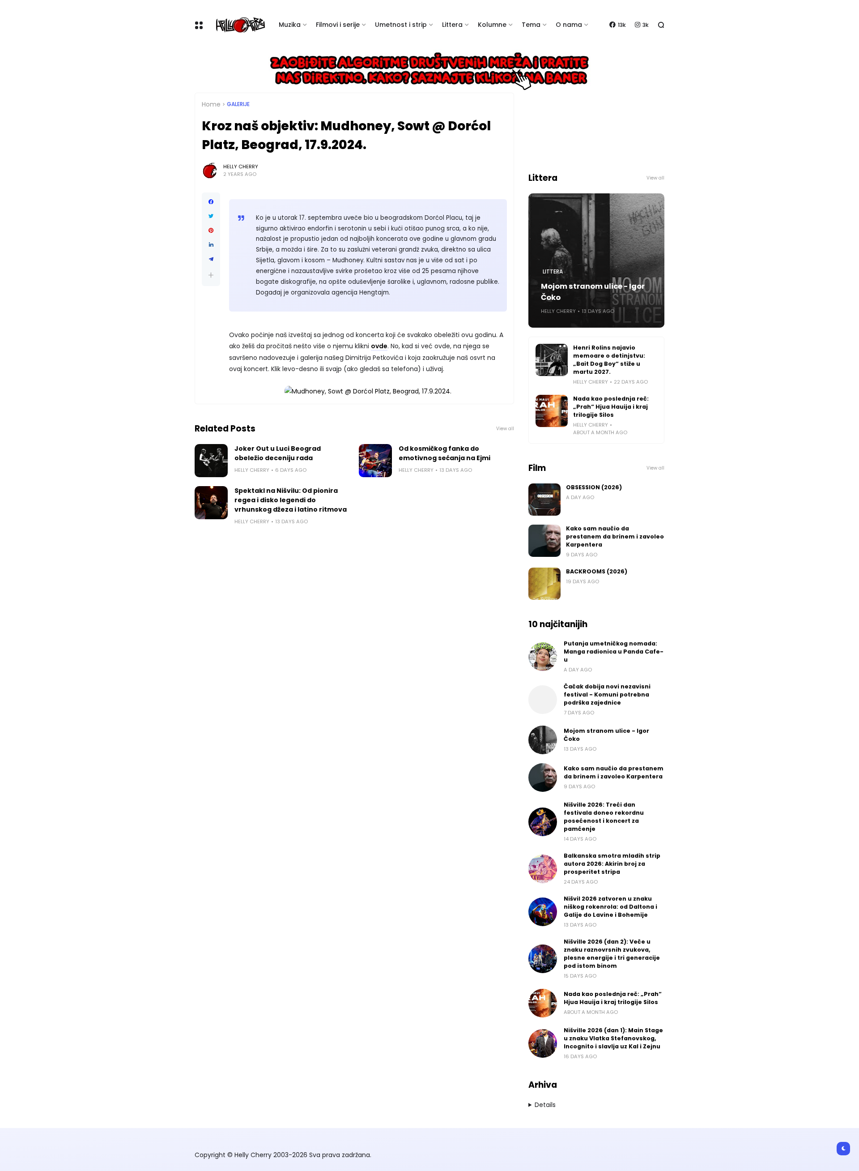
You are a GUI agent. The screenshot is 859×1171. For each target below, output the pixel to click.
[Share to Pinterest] (210, 230)
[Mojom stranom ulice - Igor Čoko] (542, 740)
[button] (210, 275)
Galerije (238, 104)
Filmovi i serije (338, 24)
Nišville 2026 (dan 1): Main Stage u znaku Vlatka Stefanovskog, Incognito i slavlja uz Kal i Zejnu (613, 1038)
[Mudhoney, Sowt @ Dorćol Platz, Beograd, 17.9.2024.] (368, 391)
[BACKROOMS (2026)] (544, 584)
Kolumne (492, 24)
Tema (531, 24)
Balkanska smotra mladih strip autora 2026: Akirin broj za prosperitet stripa (612, 864)
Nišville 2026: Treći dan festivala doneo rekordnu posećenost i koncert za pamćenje (604, 817)
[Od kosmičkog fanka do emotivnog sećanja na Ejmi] (375, 460)
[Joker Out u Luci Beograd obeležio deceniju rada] (211, 460)
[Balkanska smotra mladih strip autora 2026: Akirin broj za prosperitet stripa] (542, 869)
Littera (452, 24)
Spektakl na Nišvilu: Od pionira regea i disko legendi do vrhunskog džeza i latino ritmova (290, 500)
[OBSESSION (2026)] (544, 499)
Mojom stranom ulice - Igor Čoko (593, 292)
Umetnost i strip (401, 24)
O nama (569, 24)
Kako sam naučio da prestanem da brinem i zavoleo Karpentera (615, 536)
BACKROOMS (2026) (596, 571)
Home (211, 104)
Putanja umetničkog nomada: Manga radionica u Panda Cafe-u (613, 651)
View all (505, 428)
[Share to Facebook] (210, 202)
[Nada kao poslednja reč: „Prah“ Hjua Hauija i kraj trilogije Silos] (552, 411)
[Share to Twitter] (210, 216)
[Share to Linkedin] (210, 245)
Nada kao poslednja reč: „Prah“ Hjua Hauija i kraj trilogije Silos (611, 407)
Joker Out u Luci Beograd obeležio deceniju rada (277, 453)
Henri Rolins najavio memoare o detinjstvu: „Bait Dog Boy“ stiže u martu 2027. (609, 360)
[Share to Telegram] (210, 259)
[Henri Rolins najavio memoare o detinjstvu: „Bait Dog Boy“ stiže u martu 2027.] (552, 360)
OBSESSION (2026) (594, 487)
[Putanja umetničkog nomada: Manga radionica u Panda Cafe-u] (542, 656)
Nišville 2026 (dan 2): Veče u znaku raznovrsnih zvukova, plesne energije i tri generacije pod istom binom (612, 954)
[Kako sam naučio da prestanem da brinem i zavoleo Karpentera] (544, 541)
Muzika (290, 24)
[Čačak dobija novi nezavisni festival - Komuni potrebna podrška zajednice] (542, 699)
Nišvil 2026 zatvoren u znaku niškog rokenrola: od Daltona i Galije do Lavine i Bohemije (610, 907)
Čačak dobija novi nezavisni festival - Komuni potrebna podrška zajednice (607, 694)
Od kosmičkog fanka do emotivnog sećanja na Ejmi (444, 453)
